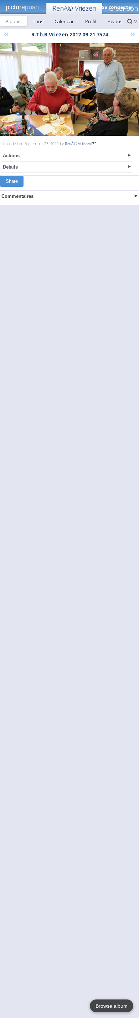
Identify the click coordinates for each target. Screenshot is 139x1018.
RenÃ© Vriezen (74, 8)
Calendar (64, 21)
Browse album (112, 1006)
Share (12, 181)
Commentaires (17, 196)
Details (10, 167)
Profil (90, 21)
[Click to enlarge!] (69, 89)
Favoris (115, 21)
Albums (13, 21)
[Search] (129, 21)
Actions (11, 155)
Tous (38, 21)
